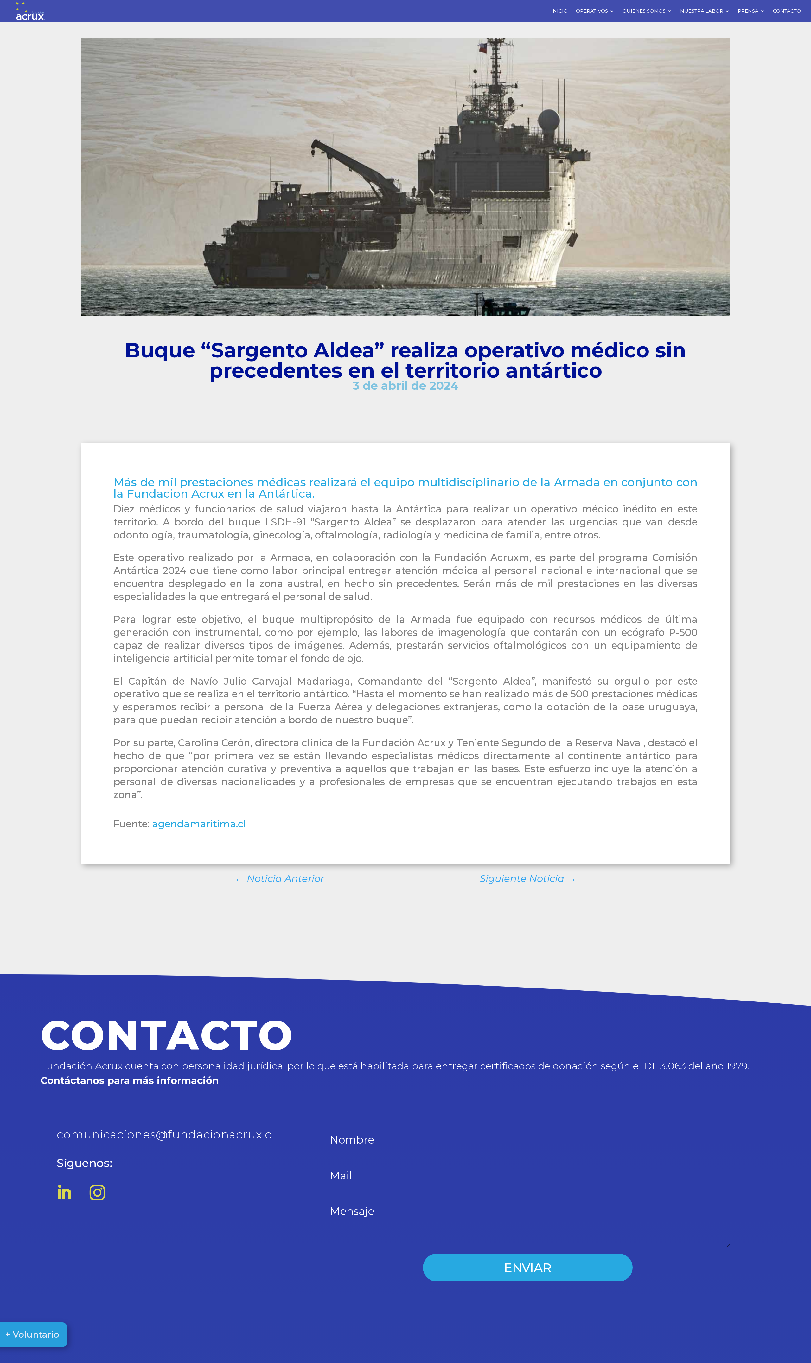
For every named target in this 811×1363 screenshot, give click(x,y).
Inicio (559, 11)
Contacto (787, 11)
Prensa (748, 11)
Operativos (592, 11)
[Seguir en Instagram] (97, 1192)
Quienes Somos (644, 11)
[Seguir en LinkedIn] (64, 1192)
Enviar (528, 1267)
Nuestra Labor (701, 11)
